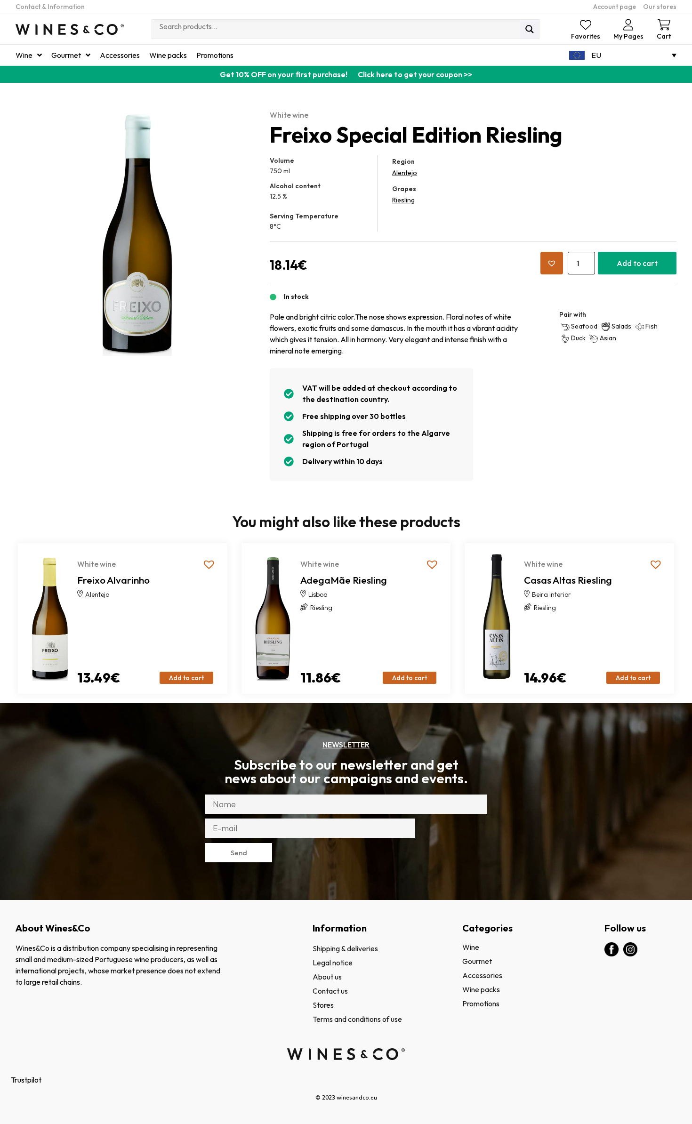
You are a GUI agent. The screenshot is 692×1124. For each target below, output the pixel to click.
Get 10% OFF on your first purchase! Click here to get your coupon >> (346, 74)
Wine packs (481, 989)
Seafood (584, 326)
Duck (578, 338)
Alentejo (404, 173)
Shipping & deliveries (345, 948)
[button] (551, 263)
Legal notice (333, 962)
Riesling (403, 200)
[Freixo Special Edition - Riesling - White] (138, 233)
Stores (323, 1005)
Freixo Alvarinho (113, 580)
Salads (621, 326)
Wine (470, 947)
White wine (289, 115)
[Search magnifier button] (529, 29)
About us (327, 976)
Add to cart (637, 263)
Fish (651, 326)
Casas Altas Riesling (568, 580)
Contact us (330, 991)
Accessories (482, 975)
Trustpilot (26, 1079)
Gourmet (477, 961)
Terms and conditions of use (357, 1019)
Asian (608, 338)
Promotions (480, 1003)
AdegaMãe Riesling (343, 580)
